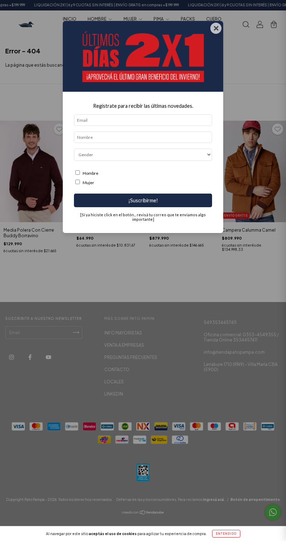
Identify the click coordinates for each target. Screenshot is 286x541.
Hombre (90, 173)
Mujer (88, 182)
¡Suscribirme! (143, 200)
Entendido (226, 533)
